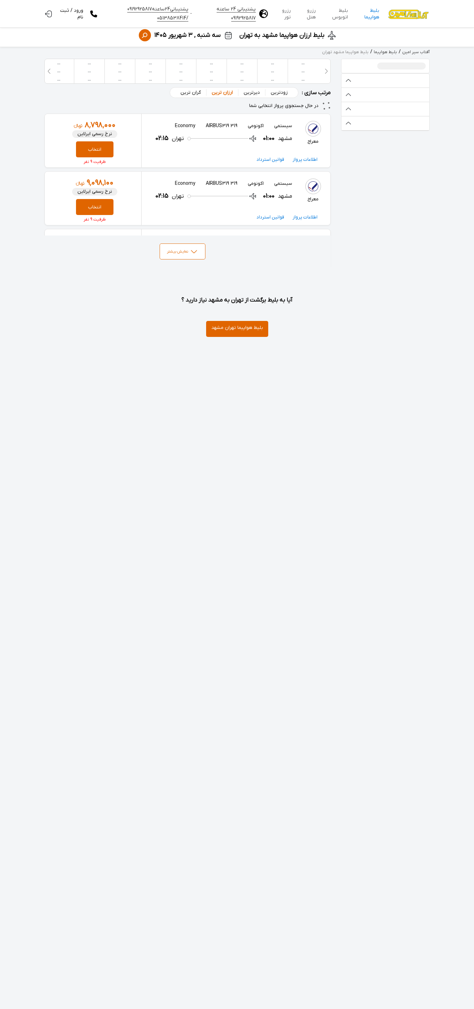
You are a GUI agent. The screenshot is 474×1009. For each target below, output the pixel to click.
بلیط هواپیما (371, 13)
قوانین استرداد (270, 160)
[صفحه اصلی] (408, 14)
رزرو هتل (311, 13)
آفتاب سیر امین (416, 52)
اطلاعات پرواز (305, 160)
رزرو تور (286, 13)
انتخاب (94, 149)
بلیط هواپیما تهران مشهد (237, 327)
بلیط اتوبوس (340, 13)
